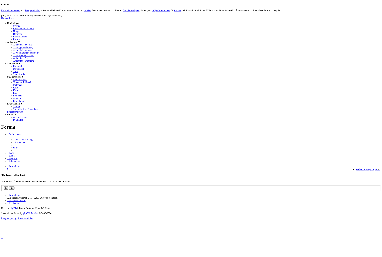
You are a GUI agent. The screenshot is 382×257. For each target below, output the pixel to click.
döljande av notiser (161, 10)
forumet (177, 10)
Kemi (15, 90)
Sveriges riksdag (32, 10)
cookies (87, 10)
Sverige (16, 26)
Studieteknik (19, 74)
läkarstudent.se (8, 18)
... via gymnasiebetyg (23, 47)
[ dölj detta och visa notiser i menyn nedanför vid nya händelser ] (31, 15)
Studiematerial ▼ (15, 77)
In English (18, 120)
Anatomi (17, 98)
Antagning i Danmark (23, 60)
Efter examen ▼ (15, 103)
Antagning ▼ (13, 42)
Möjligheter (18, 69)
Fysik (15, 87)
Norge (16, 31)
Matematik (18, 85)
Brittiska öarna (20, 36)
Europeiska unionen (10, 10)
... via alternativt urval (23, 55)
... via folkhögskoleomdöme (26, 52)
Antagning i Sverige (22, 44)
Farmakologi (19, 101)
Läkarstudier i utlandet (23, 28)
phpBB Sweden (30, 213)
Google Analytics (131, 10)
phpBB (13, 208)
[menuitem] (23, 139)
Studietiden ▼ (14, 63)
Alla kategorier (20, 117)
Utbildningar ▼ (14, 23)
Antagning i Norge (22, 58)
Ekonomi (17, 66)
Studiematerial (20, 79)
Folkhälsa (17, 95)
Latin (15, 93)
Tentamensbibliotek (22, 82)
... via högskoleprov (22, 50)
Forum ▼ (11, 114)
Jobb (15, 71)
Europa (16, 39)
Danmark (17, 34)
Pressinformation (15, 111)
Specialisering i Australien (25, 109)
